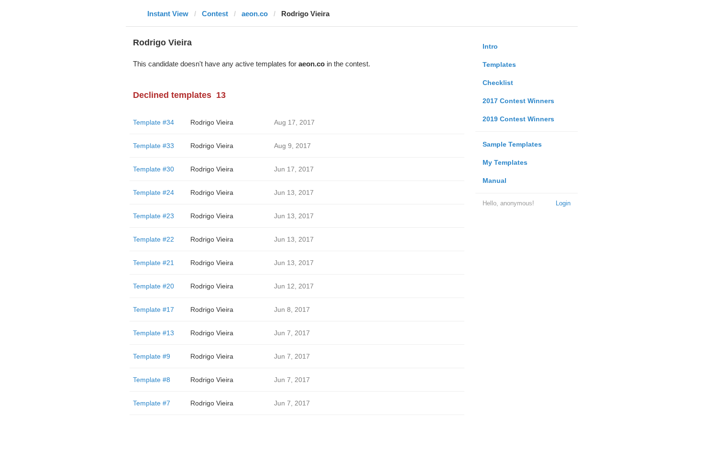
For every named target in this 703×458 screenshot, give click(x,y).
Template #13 (153, 333)
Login (563, 203)
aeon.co (255, 14)
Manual (494, 180)
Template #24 (153, 192)
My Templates (505, 162)
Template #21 (153, 262)
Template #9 (151, 356)
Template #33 (153, 145)
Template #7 (151, 403)
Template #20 (153, 286)
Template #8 (151, 379)
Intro (490, 46)
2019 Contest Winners (518, 119)
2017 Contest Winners (518, 101)
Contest (215, 14)
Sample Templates (512, 144)
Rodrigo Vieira (211, 122)
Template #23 (153, 216)
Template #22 (153, 239)
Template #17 (153, 309)
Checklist (498, 82)
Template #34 (153, 122)
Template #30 (153, 169)
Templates (499, 64)
